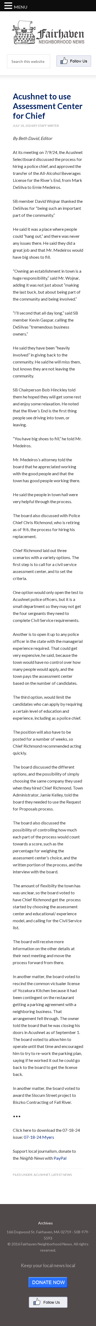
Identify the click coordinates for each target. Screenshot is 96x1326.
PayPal (60, 1158)
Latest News (61, 1175)
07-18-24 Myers (39, 1137)
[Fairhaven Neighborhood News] (48, 40)
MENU (20, 6)
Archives (45, 1223)
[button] (9, 6)
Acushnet (42, 1175)
